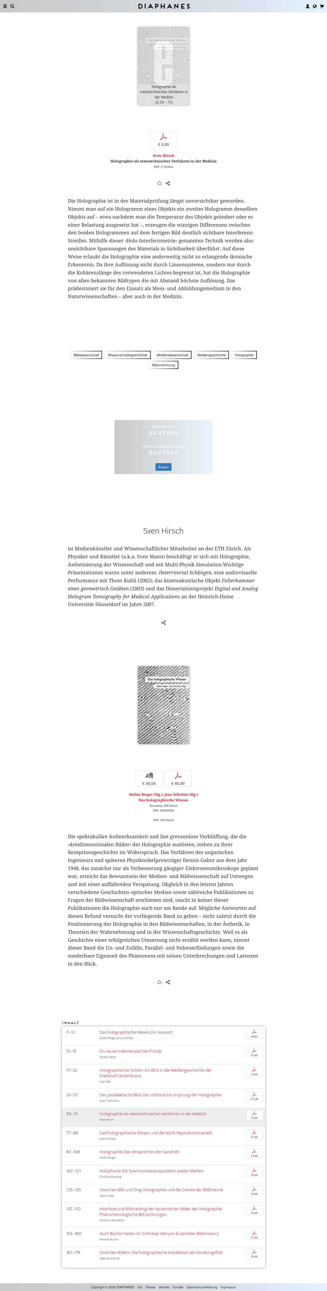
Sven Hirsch (163, 156)
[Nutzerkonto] (308, 6)
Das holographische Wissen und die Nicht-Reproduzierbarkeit (155, 1133)
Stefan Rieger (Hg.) (146, 794)
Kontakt (178, 1287)
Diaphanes (163, 6)
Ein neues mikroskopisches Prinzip (130, 1051)
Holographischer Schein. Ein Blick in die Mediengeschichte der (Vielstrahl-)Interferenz (155, 1073)
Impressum (228, 1287)
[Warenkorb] (322, 6)
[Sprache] (315, 6)
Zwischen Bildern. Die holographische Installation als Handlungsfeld (161, 1252)
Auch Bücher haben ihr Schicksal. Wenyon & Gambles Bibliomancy (159, 1233)
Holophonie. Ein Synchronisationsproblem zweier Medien (151, 1171)
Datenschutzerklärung (201, 1287)
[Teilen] (167, 183)
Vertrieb (164, 1287)
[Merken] (159, 183)
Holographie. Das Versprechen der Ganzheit (139, 1152)
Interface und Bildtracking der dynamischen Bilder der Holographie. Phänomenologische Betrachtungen (160, 1211)
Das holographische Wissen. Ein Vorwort (136, 1032)
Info (140, 1287)
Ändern (163, 467)
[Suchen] (12, 6)
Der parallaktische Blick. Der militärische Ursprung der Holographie (160, 1095)
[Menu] (5, 6)
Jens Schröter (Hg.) (181, 794)
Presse (150, 1287)
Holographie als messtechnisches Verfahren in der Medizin (153, 1114)
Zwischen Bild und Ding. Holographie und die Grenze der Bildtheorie (161, 1190)
